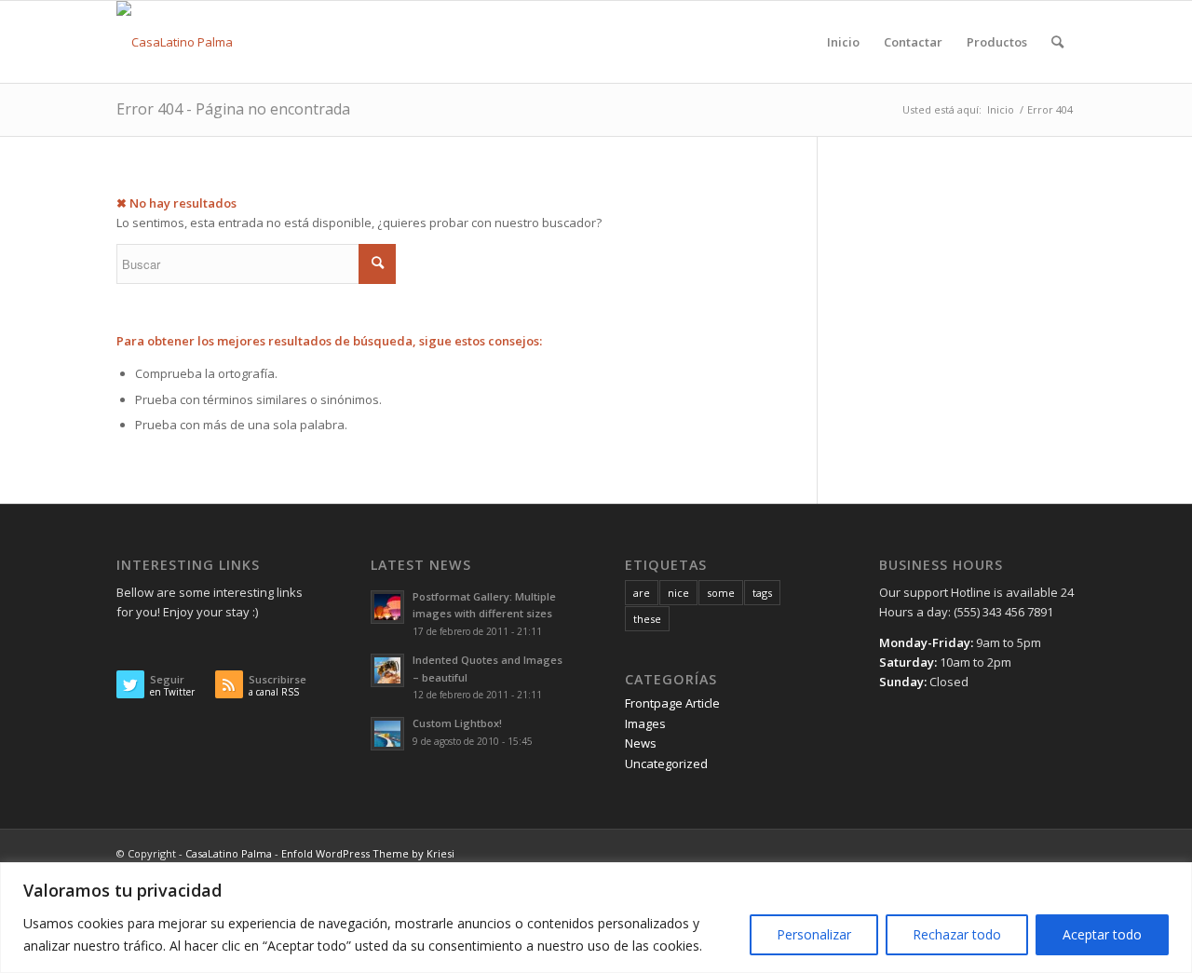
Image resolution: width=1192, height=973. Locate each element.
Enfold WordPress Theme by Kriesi (367, 853)
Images (645, 723)
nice (678, 593)
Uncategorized (666, 763)
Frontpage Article (672, 703)
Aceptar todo (1102, 934)
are (641, 593)
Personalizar (814, 934)
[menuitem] (843, 42)
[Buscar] (1057, 42)
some (721, 593)
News (641, 743)
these (647, 619)
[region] (596, 917)
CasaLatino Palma (228, 853)
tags (762, 593)
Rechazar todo (957, 934)
